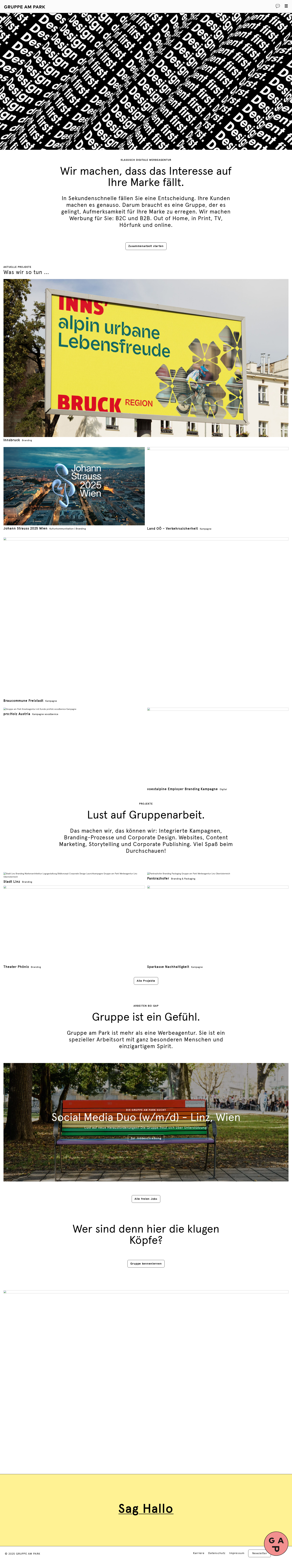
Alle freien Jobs (146, 1199)
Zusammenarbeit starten (146, 246)
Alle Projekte (146, 981)
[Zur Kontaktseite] (276, 1544)
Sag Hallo (146, 1509)
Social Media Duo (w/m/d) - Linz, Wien (146, 1117)
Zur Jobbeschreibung (146, 1138)
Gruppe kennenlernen (146, 1263)
